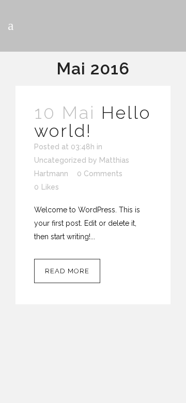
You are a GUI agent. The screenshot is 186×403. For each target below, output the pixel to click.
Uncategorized (60, 160)
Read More (67, 271)
